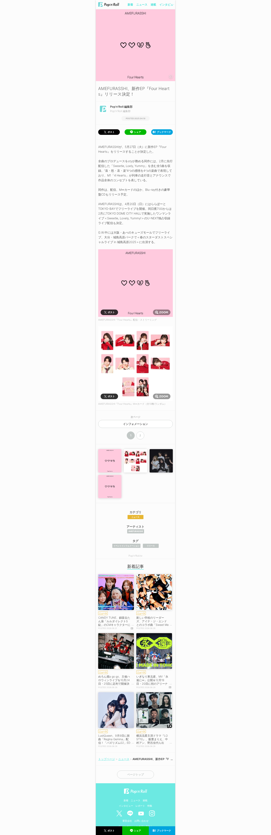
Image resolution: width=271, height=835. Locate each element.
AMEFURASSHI (135, 531)
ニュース (141, 4)
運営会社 (127, 820)
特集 (149, 805)
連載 (153, 4)
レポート (140, 805)
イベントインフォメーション (126, 546)
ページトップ (135, 774)
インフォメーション (135, 424)
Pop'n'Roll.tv (135, 555)
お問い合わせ (141, 820)
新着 (130, 4)
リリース (151, 546)
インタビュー (167, 4)
